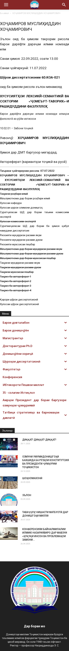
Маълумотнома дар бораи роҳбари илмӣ (25, 198)
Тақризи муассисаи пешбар (17, 272)
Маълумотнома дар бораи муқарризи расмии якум (31, 249)
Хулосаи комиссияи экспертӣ (18, 221)
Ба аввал (4, 13)
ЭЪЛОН (26, 495)
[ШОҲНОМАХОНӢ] (9, 482)
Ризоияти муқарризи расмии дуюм (21, 239)
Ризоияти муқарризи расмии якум (20, 235)
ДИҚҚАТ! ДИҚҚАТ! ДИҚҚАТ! (39, 439)
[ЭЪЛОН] (9, 499)
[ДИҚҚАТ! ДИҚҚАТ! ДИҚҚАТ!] (9, 444)
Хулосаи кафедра (11, 203)
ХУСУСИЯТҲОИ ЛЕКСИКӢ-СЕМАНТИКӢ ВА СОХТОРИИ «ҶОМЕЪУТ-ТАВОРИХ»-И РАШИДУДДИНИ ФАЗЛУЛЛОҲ (34, 184)
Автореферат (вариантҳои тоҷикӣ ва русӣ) (33, 162)
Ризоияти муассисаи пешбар (17, 244)
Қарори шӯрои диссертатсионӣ (19, 299)
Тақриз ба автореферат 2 (15, 281)
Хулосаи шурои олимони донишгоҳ (21, 207)
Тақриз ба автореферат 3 (15, 285)
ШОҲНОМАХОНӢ (32, 478)
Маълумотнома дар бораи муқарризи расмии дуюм (31, 253)
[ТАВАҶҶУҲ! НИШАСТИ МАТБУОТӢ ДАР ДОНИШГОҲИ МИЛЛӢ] (9, 516)
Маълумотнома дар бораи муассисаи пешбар (28, 258)
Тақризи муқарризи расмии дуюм (20, 267)
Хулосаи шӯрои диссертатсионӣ (19, 304)
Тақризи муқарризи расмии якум (20, 262)
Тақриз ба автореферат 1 (15, 276)
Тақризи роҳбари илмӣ (14, 193)
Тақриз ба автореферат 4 (15, 290)
